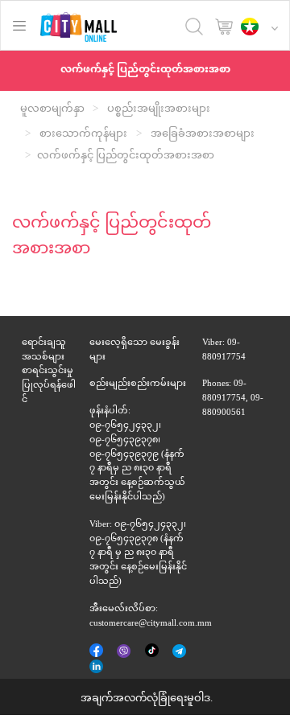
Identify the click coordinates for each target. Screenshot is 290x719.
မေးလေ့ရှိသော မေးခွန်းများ (134, 350)
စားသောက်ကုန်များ (83, 134)
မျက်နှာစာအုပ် (97, 651)
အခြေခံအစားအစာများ (203, 134)
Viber (125, 652)
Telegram (180, 652)
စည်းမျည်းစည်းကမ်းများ (137, 384)
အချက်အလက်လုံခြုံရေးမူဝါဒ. (147, 699)
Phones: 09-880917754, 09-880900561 (232, 398)
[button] (263, 28)
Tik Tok (152, 651)
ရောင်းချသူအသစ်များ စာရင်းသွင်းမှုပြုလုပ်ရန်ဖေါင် (49, 371)
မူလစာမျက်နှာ (52, 109)
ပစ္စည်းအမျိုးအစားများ (158, 109)
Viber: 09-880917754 (224, 350)
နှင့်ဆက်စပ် (97, 667)
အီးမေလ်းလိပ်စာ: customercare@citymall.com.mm (150, 616)
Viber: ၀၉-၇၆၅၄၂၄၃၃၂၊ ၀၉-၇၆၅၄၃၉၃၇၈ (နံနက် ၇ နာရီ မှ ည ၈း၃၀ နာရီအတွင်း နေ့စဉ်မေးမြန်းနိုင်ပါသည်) (138, 553)
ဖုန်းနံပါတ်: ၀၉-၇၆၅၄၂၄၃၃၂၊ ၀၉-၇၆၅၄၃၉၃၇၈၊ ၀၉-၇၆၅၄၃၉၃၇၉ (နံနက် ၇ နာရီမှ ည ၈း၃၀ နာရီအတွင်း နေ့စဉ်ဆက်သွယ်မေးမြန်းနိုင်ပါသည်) (137, 454)
